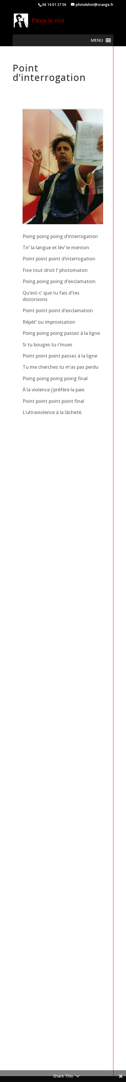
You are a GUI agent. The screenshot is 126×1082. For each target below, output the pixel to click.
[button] (97, 40)
